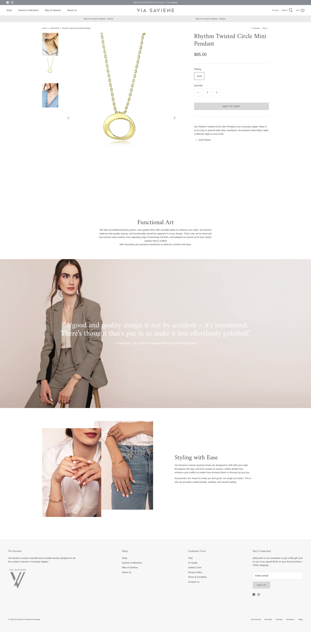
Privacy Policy (195, 572)
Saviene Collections (28, 10)
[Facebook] (7, 2)
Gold (199, 76)
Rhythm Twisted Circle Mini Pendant (76, 28)
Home (44, 28)
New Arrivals (256, 619)
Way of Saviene (53, 10)
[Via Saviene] (155, 10)
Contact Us (193, 582)
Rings (300, 619)
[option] (121, 118)
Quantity (198, 85)
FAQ (190, 558)
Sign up (261, 585)
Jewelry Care (195, 567)
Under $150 (54, 28)
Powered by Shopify (32, 619)
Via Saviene (18, 619)
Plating (197, 69)
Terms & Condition (197, 577)
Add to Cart (231, 106)
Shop (9, 10)
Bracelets (268, 619)
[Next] (174, 117)
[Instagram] (12, 2)
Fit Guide (192, 562)
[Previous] (68, 117)
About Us (72, 10)
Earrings (279, 619)
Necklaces (290, 619)
